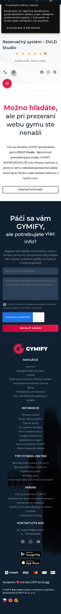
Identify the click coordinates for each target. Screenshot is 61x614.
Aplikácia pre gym (30, 439)
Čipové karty (30, 423)
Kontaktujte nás (30, 189)
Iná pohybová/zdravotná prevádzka (30, 479)
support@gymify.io (32, 529)
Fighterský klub (30, 471)
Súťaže (30, 400)
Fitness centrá (30, 414)
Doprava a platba (30, 515)
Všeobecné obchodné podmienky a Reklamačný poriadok (30, 500)
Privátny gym (30, 475)
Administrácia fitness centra (30, 383)
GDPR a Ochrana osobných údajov (30, 506)
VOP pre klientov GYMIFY (31, 494)
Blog (30, 387)
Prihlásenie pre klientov (31, 391)
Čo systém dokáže (30, 427)
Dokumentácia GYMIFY (30, 444)
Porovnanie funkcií (30, 431)
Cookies (31, 511)
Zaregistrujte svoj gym (30, 370)
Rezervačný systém (30, 418)
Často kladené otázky (30, 448)
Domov (30, 366)
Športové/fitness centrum (30, 467)
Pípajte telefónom (30, 435)
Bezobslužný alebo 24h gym (30, 462)
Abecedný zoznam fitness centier (30, 379)
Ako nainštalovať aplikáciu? (30, 395)
